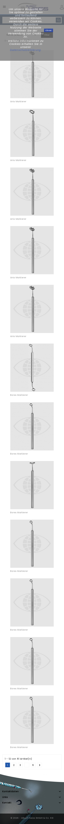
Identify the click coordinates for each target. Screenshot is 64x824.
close (49, 30)
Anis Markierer (18, 101)
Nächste (39, 765)
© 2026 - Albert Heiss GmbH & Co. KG (32, 817)
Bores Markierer (19, 395)
